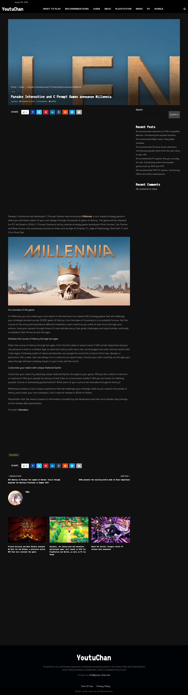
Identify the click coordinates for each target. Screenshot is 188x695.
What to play (52, 8)
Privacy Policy (103, 686)
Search (139, 109)
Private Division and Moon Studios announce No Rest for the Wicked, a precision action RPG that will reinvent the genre (26, 549)
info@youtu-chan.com (99, 675)
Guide (96, 8)
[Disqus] (69, 598)
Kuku (16, 101)
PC (148, 8)
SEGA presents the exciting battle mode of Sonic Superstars (104, 480)
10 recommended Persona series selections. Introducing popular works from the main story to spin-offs (158, 151)
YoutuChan (12, 9)
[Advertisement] (69, 143)
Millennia (87, 216)
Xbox (107, 8)
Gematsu (23, 409)
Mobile (159, 8)
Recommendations (77, 8)
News (139, 8)
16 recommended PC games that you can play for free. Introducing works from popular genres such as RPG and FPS (157, 162)
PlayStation (123, 8)
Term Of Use (87, 686)
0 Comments (41, 101)
